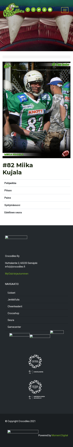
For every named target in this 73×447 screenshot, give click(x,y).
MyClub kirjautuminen (16, 273)
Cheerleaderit (15, 306)
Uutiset (11, 292)
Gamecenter (14, 327)
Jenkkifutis (14, 299)
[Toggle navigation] (64, 10)
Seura (11, 320)
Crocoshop (13, 313)
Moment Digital (60, 435)
